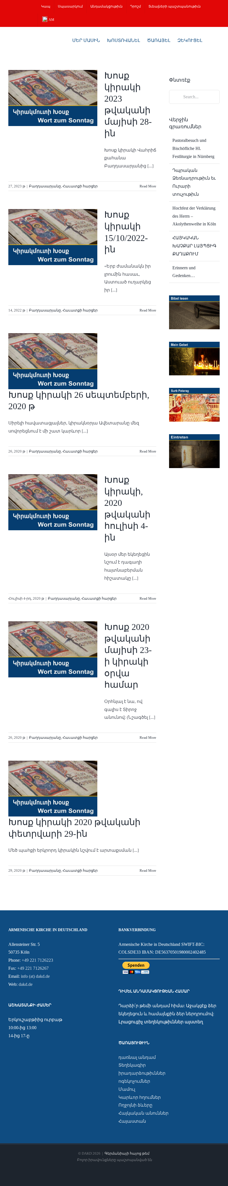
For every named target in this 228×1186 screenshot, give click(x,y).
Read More (148, 186)
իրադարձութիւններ (141, 1073)
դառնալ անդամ (137, 1057)
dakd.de (26, 984)
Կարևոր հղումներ (139, 1097)
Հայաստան (132, 1121)
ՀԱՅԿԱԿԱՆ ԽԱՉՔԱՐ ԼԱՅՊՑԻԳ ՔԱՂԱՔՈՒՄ (194, 245)
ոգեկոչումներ (134, 1081)
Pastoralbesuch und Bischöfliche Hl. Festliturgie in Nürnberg (193, 148)
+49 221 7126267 (33, 968)
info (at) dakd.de (35, 976)
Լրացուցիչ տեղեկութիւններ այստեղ (160, 1021)
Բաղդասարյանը (45, 186)
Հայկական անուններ (143, 1113)
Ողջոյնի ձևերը (135, 1105)
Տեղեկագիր (132, 1065)
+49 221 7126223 (37, 960)
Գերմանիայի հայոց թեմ (127, 1153)
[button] (211, 40)
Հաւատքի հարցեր (80, 186)
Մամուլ (126, 1089)
